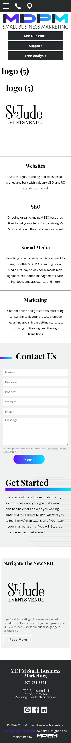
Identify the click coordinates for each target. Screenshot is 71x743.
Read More (18, 639)
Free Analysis (35, 56)
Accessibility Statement (19, 731)
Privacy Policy (52, 448)
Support (35, 46)
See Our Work (35, 36)
